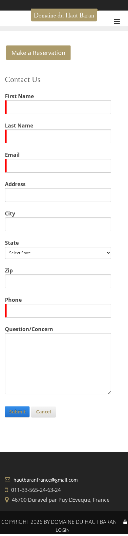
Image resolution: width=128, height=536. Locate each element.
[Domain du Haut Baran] (64, 17)
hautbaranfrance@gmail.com (45, 480)
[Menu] (117, 21)
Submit (17, 412)
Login (63, 530)
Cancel (43, 412)
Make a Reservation (38, 53)
